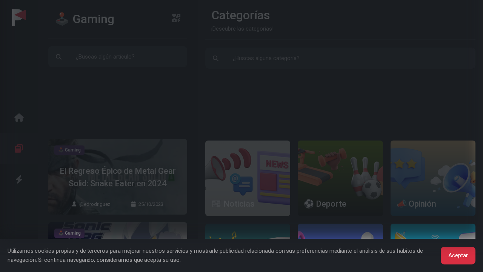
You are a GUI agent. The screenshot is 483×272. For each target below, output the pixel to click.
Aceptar (458, 255)
